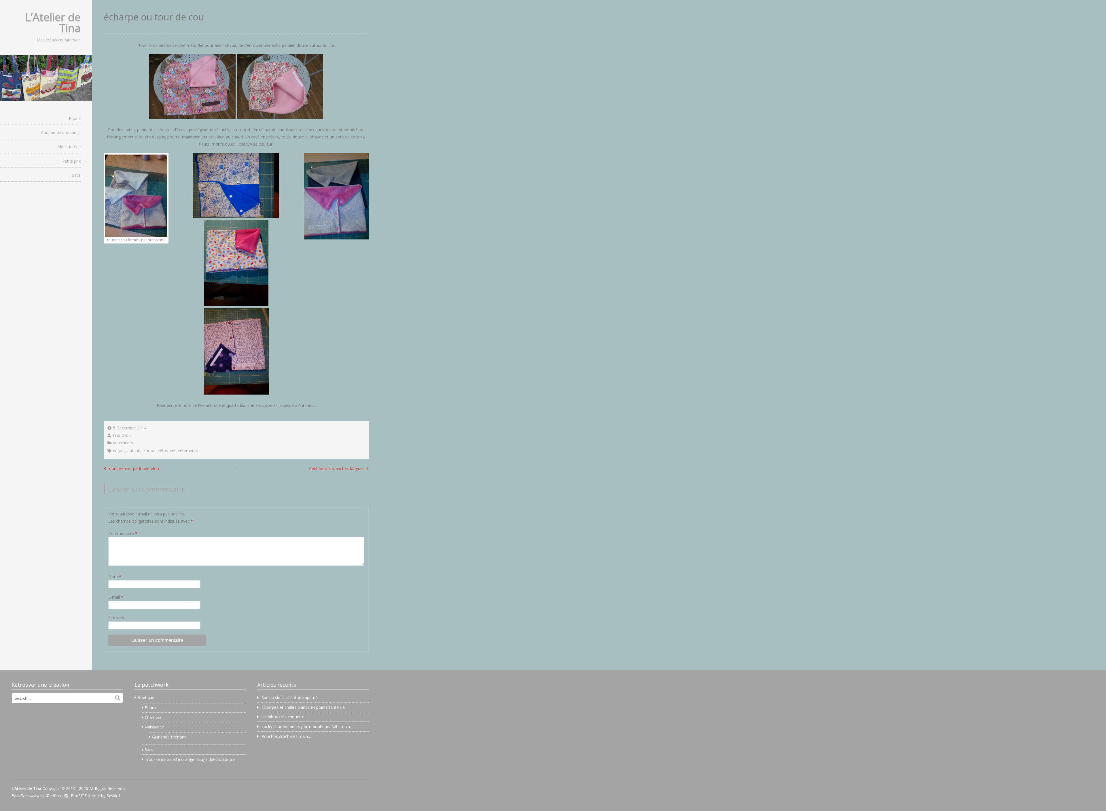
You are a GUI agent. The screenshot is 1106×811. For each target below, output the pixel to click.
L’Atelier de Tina (53, 22)
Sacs (76, 175)
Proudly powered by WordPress (37, 795)
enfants (134, 450)
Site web (116, 617)
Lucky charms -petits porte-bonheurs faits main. (306, 726)
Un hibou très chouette (283, 716)
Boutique (145, 697)
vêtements (188, 450)
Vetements (123, 443)
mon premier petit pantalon (133, 468)
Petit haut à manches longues (337, 468)
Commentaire (122, 533)
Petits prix (71, 161)
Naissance (154, 727)
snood (150, 450)
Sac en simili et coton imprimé (290, 697)
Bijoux (75, 118)
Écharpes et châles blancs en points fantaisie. (304, 707)
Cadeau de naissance (61, 132)
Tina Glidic (121, 435)
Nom (114, 576)
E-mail (115, 597)
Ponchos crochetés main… (286, 736)
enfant (119, 450)
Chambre (153, 717)
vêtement (167, 450)
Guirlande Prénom (169, 737)
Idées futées (69, 146)
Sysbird (113, 795)
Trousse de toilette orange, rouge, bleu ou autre (190, 759)
